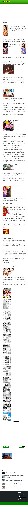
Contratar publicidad (20, 495)
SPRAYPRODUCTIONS (18, 503)
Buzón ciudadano (20, 494)
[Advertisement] (14, 10)
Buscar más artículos (6, 446)
